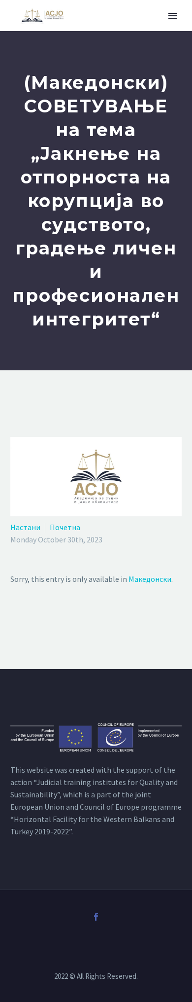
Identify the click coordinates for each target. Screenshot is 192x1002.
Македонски (149, 579)
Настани (25, 527)
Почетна (65, 527)
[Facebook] (96, 917)
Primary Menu (173, 15)
